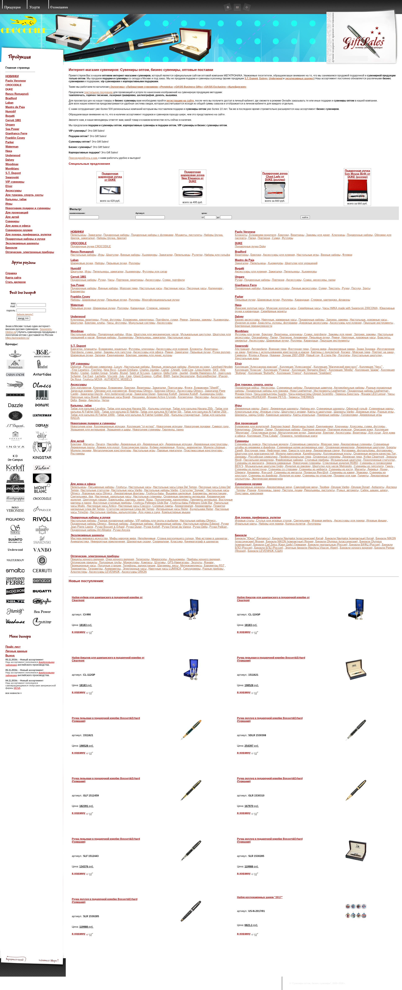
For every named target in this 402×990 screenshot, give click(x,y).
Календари (215, 288)
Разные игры (386, 411)
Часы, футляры (117, 322)
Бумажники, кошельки (113, 349)
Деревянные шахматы (284, 408)
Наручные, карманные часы (279, 319)
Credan (84, 373)
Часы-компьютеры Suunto (270, 393)
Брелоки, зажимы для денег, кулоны (149, 355)
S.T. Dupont (13, 173)
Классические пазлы (134, 447)
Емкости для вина (300, 450)
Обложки (257, 429)
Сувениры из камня (342, 472)
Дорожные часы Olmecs (97, 493)
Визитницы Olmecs (141, 390)
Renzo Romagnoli (17, 93)
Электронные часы (135, 568)
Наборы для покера (271, 523)
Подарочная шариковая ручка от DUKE (110, 176)
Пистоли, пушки (292, 490)
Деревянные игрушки (178, 444)
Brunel (124, 373)
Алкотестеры (79, 571)
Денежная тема (352, 456)
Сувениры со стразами (282, 469)
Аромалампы (203, 505)
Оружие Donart (360, 487)
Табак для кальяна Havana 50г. (126, 408)
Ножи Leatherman (301, 390)
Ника (8, 151)
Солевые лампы (162, 505)
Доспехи (391, 487)
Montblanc (12, 168)
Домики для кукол (108, 447)
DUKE (9, 89)
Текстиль (334, 288)
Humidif (10, 111)
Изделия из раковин (298, 466)
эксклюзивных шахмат (299, 78)
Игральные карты (246, 523)
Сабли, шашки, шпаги (374, 490)
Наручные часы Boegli (85, 397)
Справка (11, 273)
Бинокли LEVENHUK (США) (265, 550)
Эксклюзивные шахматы (22, 243)
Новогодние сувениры (146, 429)
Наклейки (113, 444)
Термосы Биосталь (347, 393)
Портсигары (175, 387)
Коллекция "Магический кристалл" (336, 366)
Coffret (157, 376)
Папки (252, 238)
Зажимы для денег (318, 234)
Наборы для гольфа (217, 254)
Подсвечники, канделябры (171, 499)
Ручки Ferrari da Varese (176, 526)
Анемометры (113, 568)
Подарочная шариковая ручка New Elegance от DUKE (192, 176)
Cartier (165, 369)
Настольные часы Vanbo (126, 490)
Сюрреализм (161, 541)
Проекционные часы (83, 565)
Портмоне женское (314, 429)
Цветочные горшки (95, 499)
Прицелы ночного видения (87, 559)
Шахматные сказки (139, 541)
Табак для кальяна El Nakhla (120, 411)
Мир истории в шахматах (211, 538)
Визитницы (297, 234)
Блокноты (241, 234)
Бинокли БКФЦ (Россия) (364, 544)
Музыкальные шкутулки (195, 334)
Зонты (366, 288)
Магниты (88, 444)
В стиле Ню (328, 355)
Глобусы (121, 487)
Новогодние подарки (197, 426)
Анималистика (80, 541)
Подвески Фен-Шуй (316, 472)
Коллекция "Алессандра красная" (256, 366)
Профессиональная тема (295, 456)
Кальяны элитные (159, 408)
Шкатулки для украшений (301, 263)
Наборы (99, 263)
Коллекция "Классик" (248, 369)
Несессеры (202, 397)
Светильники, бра (82, 496)
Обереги (240, 472)
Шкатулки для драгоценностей (254, 453)
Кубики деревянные (162, 447)
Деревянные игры (371, 414)
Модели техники (81, 450)
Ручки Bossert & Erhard (109, 526)
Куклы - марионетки (189, 447)
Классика (177, 541)
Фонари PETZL (277, 397)
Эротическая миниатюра (267, 478)
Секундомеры (192, 568)
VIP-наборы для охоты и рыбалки (156, 520)
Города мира (318, 349)
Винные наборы (130, 254)
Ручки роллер (221, 352)
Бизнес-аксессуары (247, 319)
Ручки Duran (134, 526)
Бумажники (115, 387)
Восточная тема (298, 349)
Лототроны (314, 523)
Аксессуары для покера (349, 520)
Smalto (114, 373)
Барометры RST (214, 565)
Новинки (275, 355)
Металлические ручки (292, 432)
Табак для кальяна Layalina (88, 408)
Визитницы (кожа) (303, 426)
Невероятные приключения (108, 541)
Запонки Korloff (188, 393)
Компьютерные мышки (176, 512)
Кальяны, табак (16, 199)
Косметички (185, 397)
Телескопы (142, 559)
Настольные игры (308, 254)
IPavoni (223, 376)
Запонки (100, 355)
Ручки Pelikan (218, 526)
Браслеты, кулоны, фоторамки (277, 322)
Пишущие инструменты (378, 322)
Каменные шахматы (278, 414)
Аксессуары (13, 190)
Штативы (160, 562)
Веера (82, 400)
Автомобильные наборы (349, 387)
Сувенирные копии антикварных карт (300, 447)
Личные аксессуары (304, 288)
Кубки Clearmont (374, 456)
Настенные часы (174, 288)
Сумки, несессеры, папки (319, 279)
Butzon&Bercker (206, 376)
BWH (167, 376)
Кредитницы (242, 429)
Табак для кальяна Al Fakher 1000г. (93, 414)
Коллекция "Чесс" (370, 366)
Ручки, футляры (110, 319)
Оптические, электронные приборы (29, 252)
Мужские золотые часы (281, 308)
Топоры (240, 490)
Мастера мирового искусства (89, 538)
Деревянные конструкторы (210, 444)
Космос (345, 352)
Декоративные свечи (326, 450)
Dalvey (9, 159)
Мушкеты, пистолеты (188, 234)
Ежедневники (115, 355)
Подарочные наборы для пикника (267, 390)
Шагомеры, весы (167, 565)
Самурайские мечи (306, 487)
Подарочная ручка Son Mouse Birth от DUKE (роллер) (357, 173)
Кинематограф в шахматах (201, 541)
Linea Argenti (203, 369)
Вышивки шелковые (178, 493)
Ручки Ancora (121, 530)
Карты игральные (304, 414)
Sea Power (12, 129)
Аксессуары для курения (279, 254)
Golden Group (99, 373)
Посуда (356, 288)
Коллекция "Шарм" (367, 369)
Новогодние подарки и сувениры (27, 208)
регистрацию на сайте (180, 100)
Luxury (118, 366)
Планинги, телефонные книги (298, 435)
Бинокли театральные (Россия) (327, 544)
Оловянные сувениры (326, 456)
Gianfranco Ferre (16, 133)
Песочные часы (196, 288)
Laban (9, 102)
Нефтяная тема (277, 450)
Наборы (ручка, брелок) (111, 238)
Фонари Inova (243, 393)
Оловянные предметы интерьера (184, 496)
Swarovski (12, 177)
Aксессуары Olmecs (190, 390)
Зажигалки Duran (145, 393)
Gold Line (187, 369)
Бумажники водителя (262, 234)
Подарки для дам (345, 475)
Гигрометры (95, 568)
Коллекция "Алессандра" (296, 366)
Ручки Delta (200, 526)
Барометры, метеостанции (209, 493)
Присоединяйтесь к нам (83, 158)
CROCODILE (13, 85)
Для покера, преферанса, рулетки (28, 234)
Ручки (102, 279)
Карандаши (302, 299)
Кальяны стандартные (185, 414)
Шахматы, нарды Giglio (249, 414)
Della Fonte (170, 373)
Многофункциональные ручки (160, 299)
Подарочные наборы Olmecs (89, 523)
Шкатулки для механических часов (156, 334)
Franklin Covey (15, 137)
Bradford (11, 98)
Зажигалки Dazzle (91, 393)
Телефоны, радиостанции (139, 565)
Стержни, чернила (158, 308)
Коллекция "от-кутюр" (141, 426)
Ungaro (10, 124)
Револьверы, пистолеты (319, 490)
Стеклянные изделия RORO (340, 463)
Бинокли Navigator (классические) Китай (297, 538)
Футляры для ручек (247, 334)
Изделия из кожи (245, 322)
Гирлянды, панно (173, 429)
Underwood (12, 155)
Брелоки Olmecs (165, 390)
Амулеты (94, 400)
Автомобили (259, 349)
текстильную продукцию (98, 92)
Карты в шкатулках (320, 411)
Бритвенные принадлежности (253, 325)
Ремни (184, 319)
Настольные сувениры (147, 496)
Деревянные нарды (247, 408)
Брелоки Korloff (167, 393)
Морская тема (129, 288)
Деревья (372, 469)
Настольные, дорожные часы (368, 319)
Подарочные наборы (116, 234)
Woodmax (11, 164)
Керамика (253, 472)
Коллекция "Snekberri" (318, 373)
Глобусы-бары (155, 493)
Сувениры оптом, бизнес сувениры (311, 983)
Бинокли (11, 247)
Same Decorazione (183, 376)
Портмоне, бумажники (293, 337)
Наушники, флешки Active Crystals (154, 397)
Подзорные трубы (110, 562)
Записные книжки (82, 390)
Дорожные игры (366, 411)
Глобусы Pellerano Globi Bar (150, 502)
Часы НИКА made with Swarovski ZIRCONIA (350, 308)
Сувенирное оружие (18, 230)
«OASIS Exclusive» (215, 86)
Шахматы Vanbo (344, 411)
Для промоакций (16, 212)
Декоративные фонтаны (129, 493)
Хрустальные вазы (247, 358)
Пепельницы (78, 234)
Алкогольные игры (246, 411)
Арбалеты (378, 487)
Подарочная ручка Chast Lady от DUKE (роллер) (274, 176)
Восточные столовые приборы (112, 502)
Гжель (389, 466)
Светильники (302, 520)
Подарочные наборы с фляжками (152, 234)
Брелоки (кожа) (280, 426)
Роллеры (134, 263)
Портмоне (264, 238)
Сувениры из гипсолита (369, 466)
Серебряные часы (309, 308)
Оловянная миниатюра (340, 447)
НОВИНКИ (12, 76)
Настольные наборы (83, 254)
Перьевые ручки (116, 263)
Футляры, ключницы (141, 349)
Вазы (149, 499)
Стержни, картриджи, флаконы (330, 299)
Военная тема (277, 349)
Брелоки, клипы (95, 322)
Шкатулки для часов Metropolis (332, 466)
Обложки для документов (110, 390)
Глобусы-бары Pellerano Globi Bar (191, 502)
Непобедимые (146, 538)
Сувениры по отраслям (317, 475)
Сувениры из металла (288, 472)
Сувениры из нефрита (313, 469)
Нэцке (384, 469)
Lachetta (100, 376)
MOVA (17, 688)
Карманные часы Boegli (115, 397)
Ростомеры (78, 453)
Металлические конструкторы (112, 450)
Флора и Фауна (258, 355)
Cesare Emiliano (128, 369)
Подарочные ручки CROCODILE (91, 246)
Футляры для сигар (154, 271)
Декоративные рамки (341, 349)
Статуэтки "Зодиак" (192, 490)
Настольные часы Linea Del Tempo (175, 487)
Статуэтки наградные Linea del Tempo (130, 509)
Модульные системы (142, 322)
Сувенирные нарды (381, 408)
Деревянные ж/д (153, 444)
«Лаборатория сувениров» (142, 86)
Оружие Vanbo (340, 487)
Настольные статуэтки (95, 490)
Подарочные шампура (318, 387)
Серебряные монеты (274, 311)
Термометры (78, 568)
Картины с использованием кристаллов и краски (278, 352)
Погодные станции (109, 565)
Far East (88, 376)
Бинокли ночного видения (356, 547)
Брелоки (283, 234)
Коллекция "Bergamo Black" (309, 369)
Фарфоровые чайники (289, 459)
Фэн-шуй (266, 472)
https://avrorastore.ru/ (17, 337)
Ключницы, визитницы (85, 319)
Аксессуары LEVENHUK (104, 571)
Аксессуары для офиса (148, 352)
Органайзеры (260, 337)
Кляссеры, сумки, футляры (367, 426)
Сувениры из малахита (249, 463)
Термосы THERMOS (301, 397)
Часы (111, 279)
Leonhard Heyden (222, 366)
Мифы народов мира (123, 538)
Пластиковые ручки (263, 432)
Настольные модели (275, 444)
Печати (100, 444)
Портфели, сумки (167, 319)
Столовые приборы (317, 459)
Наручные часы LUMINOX (164, 568)
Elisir (8, 186)
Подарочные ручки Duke (250, 246)
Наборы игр (307, 408)
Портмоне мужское (340, 429)
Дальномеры (177, 559)
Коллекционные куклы (337, 453)
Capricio (157, 373)
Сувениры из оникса (247, 444)
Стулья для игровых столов (274, 520)
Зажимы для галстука (117, 352)
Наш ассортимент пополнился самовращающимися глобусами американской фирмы (30, 685)
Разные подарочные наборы (116, 520)
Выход (9, 655)
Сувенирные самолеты (304, 444)
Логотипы (344, 355)
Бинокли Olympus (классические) (336, 541)
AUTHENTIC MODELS (118, 379)
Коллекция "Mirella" (341, 369)
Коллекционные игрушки (109, 426)
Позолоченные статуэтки (379, 459)
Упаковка (362, 472)
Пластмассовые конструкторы (203, 450)
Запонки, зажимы (200, 319)
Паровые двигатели (169, 450)
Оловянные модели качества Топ (374, 453)
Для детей (12, 216)
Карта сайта (13, 277)
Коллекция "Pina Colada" (262, 435)
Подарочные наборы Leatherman (368, 390)
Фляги (188, 387)
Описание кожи (363, 429)
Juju (121, 376)
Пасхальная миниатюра (259, 459)
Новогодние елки (81, 426)
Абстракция (242, 349)
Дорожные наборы (141, 523)
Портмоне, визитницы (129, 279)
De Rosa (76, 379)
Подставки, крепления (249, 493)
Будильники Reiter (201, 509)
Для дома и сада (149, 512)
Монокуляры (131, 562)
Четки (105, 400)
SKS (215, 369)
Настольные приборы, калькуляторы (113, 512)
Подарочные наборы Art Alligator (91, 530)
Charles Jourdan (149, 369)
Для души (374, 432)
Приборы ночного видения (203, 559)
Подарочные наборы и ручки (25, 238)
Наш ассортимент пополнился (22, 662)
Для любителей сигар (118, 393)
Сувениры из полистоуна (251, 469)
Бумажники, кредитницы (138, 319)
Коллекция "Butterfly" (261, 373)
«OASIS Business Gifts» (188, 86)
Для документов (81, 387)
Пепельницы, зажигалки (108, 271)
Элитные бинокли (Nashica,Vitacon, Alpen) (311, 547)
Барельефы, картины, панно (126, 499)
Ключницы (338, 234)
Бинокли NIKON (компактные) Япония (289, 541)
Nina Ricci (110, 369)
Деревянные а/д (131, 444)
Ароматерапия (184, 505)
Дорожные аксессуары (313, 322)
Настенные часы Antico (101, 505)
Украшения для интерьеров (88, 429)
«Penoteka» (166, 86)
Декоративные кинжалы (250, 487)
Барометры (78, 291)
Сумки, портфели (173, 279)
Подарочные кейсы (247, 387)
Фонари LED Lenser (373, 393)
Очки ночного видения (120, 559)
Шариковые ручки (82, 263)
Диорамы (240, 456)
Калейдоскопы (312, 453)
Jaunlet (183, 373)
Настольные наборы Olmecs (198, 520)
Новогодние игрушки (169, 426)
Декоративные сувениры (356, 444)
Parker (9, 142)
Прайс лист (13, 646)
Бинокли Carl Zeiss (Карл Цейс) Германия (279, 544)
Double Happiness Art (203, 373)
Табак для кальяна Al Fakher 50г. (161, 411)
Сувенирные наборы (289, 387)
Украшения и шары (119, 429)
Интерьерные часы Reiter (172, 509)
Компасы (146, 562)
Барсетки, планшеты (84, 349)
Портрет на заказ (383, 352)
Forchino (96, 369)
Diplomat (76, 366)
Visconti (112, 376)
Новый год (313, 355)
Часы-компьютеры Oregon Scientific (310, 393)
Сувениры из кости (341, 469)
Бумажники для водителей (252, 426)
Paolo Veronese (15, 80)
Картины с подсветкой (325, 352)
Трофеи (324, 487)
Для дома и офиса (17, 225)
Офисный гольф (356, 408)
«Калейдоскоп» (236, 86)
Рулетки (197, 254)
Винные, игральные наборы (169, 366)
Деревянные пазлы (83, 447)
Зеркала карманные (278, 463)
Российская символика (97, 366)
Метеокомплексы (191, 565)
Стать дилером (15, 282)
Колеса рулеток (295, 523)
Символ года (220, 426)
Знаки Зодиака (366, 349)
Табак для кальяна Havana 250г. (193, 408)
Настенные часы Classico (134, 505)
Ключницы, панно (269, 490)
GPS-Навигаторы (178, 562)
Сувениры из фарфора (263, 475)
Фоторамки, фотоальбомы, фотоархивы (366, 450)
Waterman (11, 146)
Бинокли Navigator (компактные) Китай (349, 538)
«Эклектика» (117, 86)
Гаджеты (363, 475)
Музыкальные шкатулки (346, 459)
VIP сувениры (14, 181)
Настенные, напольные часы (113, 496)
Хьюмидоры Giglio (211, 393)
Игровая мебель (322, 520)
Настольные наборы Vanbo (161, 490)
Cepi (128, 376)
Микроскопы (159, 559)
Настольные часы (150, 288)
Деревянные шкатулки (370, 447)
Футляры (287, 238)
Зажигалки (95, 234)
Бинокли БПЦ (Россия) (268, 547)
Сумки (276, 238)
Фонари (208, 562)
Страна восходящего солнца (175, 538)
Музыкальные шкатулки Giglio (264, 466)
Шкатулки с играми (293, 411)
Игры (8, 203)
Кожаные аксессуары (276, 288)
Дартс (265, 408)
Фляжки (347, 254)
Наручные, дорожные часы (358, 337)
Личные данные (16, 651)
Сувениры (12, 221)
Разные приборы (212, 568)
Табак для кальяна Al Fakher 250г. (205, 411)
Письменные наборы (101, 487)
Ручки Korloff (152, 526)
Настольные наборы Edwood (201, 523)
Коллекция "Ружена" (277, 369)
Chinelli (175, 369)
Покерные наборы (328, 414)
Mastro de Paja (15, 107)
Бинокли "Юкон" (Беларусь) (252, 538)
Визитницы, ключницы (288, 334)
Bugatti (10, 115)
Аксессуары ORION (134, 571)
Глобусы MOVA (92, 379)
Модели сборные (214, 447)
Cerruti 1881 (13, 120)
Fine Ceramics (80, 369)
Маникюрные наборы (168, 523)
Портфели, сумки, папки (86, 352)
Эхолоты (196, 562)
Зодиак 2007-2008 (293, 355)
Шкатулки (112, 254)
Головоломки (349, 414)
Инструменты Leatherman (330, 390)
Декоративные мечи (279, 487)
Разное (251, 490)
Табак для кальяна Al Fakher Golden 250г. (143, 414)
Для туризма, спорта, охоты (24, 194)
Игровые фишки (376, 520)
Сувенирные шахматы (330, 408)
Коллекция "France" (289, 373)
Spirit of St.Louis (140, 373)
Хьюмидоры (149, 254)
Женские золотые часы (249, 308)
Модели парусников (288, 453)
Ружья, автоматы (348, 490)
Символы (241, 355)
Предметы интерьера (203, 499)
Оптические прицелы (84, 562)
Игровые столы (270, 411)
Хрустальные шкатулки (367, 355)
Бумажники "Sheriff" (206, 387)
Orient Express (142, 376)
